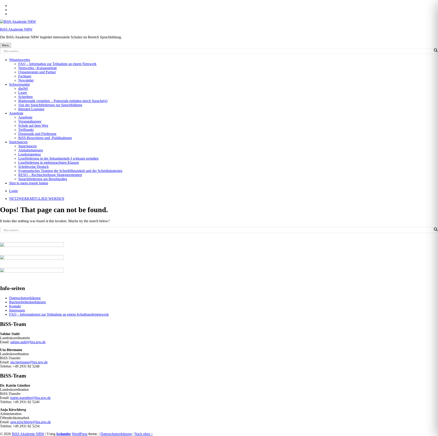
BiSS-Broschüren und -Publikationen (45, 138)
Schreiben (25, 97)
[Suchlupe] (435, 50)
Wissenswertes (19, 60)
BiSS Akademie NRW (16, 29)
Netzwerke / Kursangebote (37, 68)
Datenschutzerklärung (25, 298)
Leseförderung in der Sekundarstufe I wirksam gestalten (58, 158)
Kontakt (15, 306)
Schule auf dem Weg (33, 125)
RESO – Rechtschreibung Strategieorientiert (50, 175)
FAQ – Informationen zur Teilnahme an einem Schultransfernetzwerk (59, 314)
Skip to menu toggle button (28, 183)
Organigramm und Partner (37, 72)
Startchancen (18, 142)
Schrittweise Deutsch (33, 167)
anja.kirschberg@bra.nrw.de (30, 422)
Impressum (17, 310)
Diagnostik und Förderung (37, 134)
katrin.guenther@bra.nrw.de (30, 398)
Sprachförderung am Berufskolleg (42, 179)
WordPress (79, 434)
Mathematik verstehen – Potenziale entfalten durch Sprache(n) (62, 101)
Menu (5, 45)
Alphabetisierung (30, 150)
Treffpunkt (26, 130)
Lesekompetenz (29, 154)
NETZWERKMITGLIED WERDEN (36, 199)
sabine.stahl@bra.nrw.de (28, 342)
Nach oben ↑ (143, 434)
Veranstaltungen (29, 121)
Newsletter (26, 80)
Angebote (16, 113)
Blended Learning (31, 109)
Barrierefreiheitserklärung (27, 302)
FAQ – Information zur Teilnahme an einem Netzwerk (57, 64)
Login (13, 191)
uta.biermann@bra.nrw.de (29, 362)
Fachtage (24, 76)
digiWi (23, 88)
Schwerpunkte (19, 84)
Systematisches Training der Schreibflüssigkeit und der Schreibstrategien (70, 171)
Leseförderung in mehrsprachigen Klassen (48, 162)
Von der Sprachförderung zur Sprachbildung (50, 105)
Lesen (22, 93)
